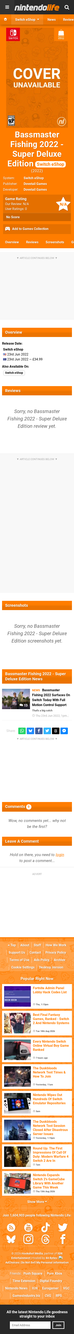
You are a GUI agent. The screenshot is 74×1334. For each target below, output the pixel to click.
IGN (35, 1288)
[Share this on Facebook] (39, 731)
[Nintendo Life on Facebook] (63, 1240)
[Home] (5, 19)
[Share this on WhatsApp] (22, 731)
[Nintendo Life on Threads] (45, 1240)
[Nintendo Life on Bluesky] (11, 1240)
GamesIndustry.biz (26, 1296)
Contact (35, 952)
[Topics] (7, 7)
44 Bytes (51, 1258)
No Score (13, 217)
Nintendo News (16, 1288)
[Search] (67, 7)
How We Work (56, 945)
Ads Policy (41, 960)
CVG (48, 1296)
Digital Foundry (51, 1281)
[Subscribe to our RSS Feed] (11, 1228)
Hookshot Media (32, 1253)
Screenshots (55, 242)
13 (25, 705)
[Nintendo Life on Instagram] (28, 1240)
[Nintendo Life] (37, 7)
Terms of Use (19, 960)
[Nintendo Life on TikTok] (45, 1228)
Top (13, 945)
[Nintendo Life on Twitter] (63, 1228)
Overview (12, 242)
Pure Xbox (54, 1273)
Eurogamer (50, 1288)
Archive (59, 960)
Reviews (32, 242)
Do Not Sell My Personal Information (45, 1262)
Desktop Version (51, 967)
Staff (37, 945)
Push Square (32, 1273)
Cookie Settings (23, 967)
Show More (36, 1202)
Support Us (17, 952)
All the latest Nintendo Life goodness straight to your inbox (37, 1314)
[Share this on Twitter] (47, 731)
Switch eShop (34, 178)
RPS (59, 1296)
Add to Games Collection (30, 229)
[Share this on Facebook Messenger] (64, 731)
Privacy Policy (55, 952)
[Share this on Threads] (55, 731)
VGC (66, 1288)
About (24, 945)
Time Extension (24, 1281)
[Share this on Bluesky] (30, 731)
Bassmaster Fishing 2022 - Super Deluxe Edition (35, 149)
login (60, 854)
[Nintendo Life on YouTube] (28, 1228)
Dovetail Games (35, 184)
